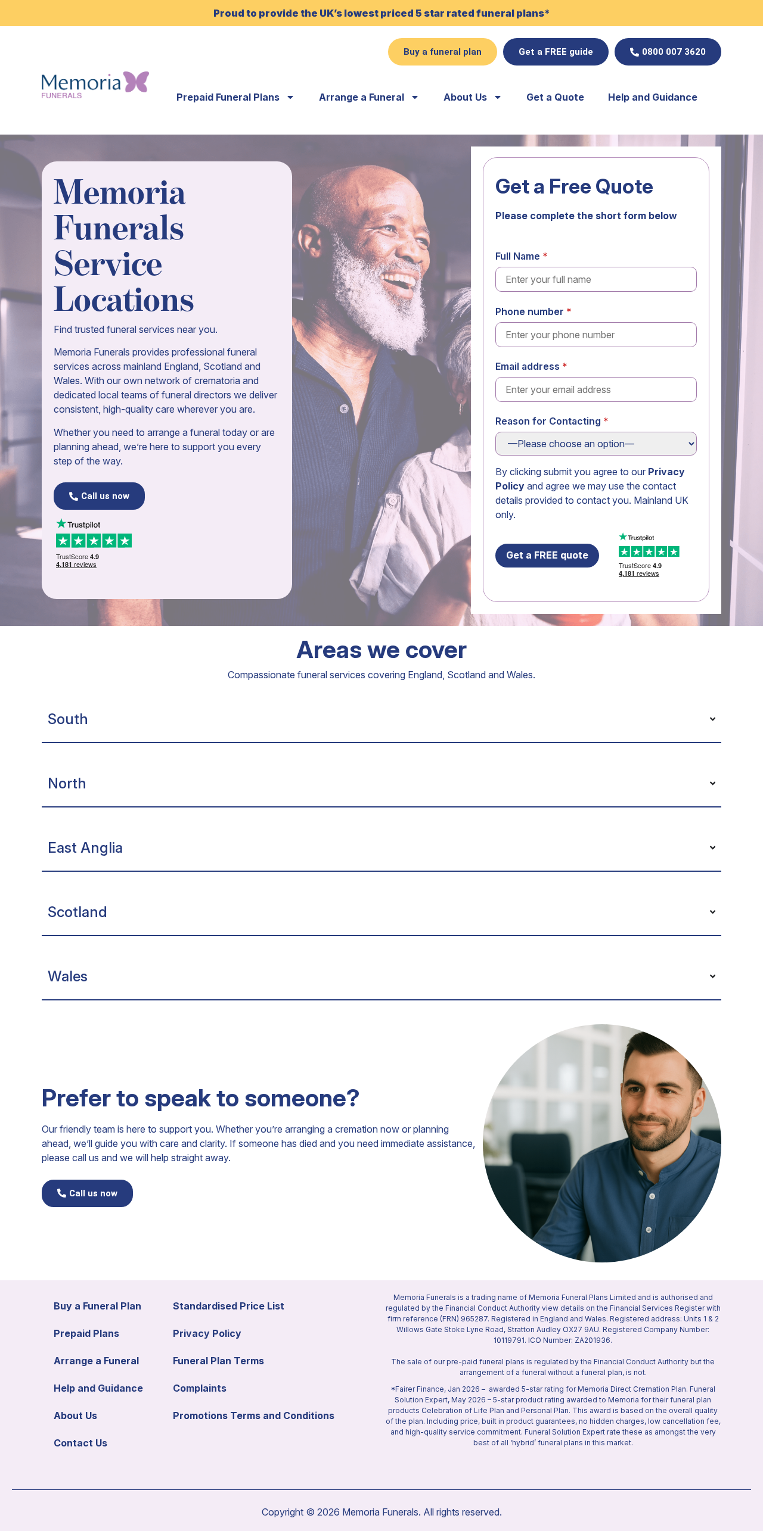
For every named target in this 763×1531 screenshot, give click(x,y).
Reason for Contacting (548, 421)
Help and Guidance (652, 97)
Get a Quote (555, 97)
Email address (527, 366)
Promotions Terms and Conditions (253, 1415)
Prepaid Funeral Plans (228, 97)
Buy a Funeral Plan (97, 1306)
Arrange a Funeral (361, 97)
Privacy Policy (207, 1333)
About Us (465, 97)
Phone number (529, 311)
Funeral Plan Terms (218, 1361)
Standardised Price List (228, 1306)
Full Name (517, 256)
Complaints (200, 1388)
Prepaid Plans (86, 1333)
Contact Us (80, 1443)
